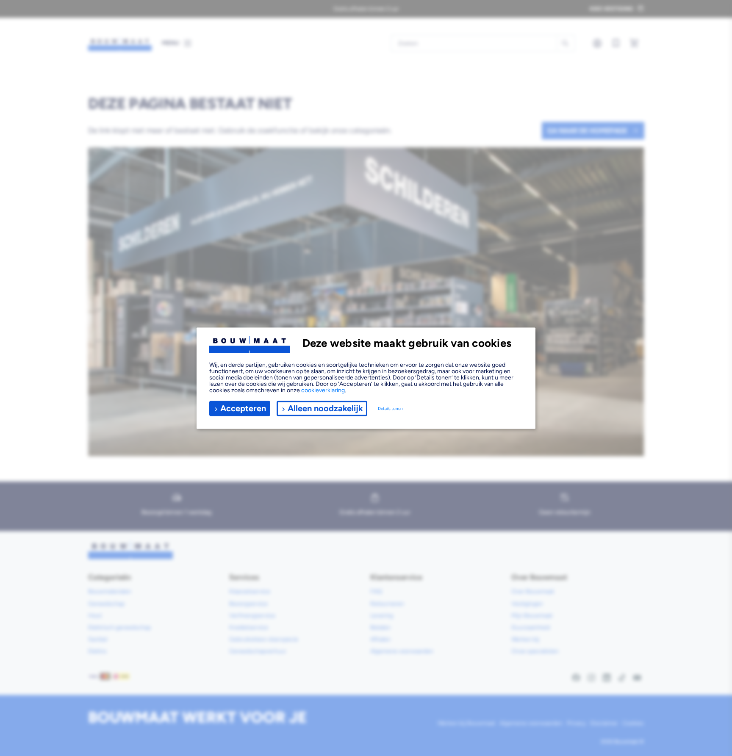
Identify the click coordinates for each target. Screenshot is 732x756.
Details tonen (390, 408)
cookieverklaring (323, 389)
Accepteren (243, 408)
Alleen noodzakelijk (325, 408)
